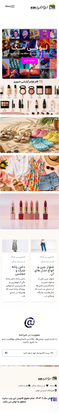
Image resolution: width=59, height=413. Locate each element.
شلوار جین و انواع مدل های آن (44, 270)
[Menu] (9, 6)
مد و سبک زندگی (47, 261)
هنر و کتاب (23, 385)
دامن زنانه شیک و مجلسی (18, 270)
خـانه (52, 385)
